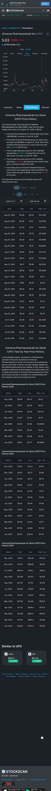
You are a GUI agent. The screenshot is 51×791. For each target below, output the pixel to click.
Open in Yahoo (7, 674)
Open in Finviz (35, 674)
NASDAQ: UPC (14, 28)
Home (4, 28)
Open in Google (21, 674)
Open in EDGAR (24, 676)
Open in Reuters (39, 676)
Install (45, 4)
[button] (3, 10)
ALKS (11, 654)
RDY (34, 654)
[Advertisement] (25, 98)
